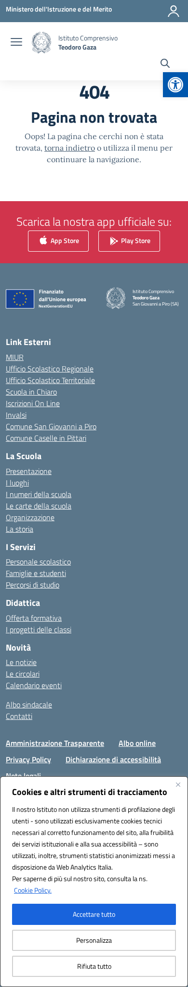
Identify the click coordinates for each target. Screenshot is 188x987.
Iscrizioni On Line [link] (33, 403)
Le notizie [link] (21, 662)
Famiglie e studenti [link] (36, 573)
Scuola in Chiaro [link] (31, 391)
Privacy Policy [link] (28, 759)
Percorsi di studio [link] (32, 584)
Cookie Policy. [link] (33, 890)
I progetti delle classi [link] (38, 629)
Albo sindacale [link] (29, 704)
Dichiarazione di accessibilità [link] (113, 759)
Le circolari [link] (23, 673)
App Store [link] (64, 240)
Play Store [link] (135, 240)
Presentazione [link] (29, 471)
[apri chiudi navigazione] (16, 43)
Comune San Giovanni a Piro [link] (51, 426)
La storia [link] (19, 529)
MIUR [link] (15, 357)
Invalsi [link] (16, 415)
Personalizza (94, 940)
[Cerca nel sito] (165, 64)
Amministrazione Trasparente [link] (55, 743)
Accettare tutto (94, 914)
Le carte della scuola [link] (38, 506)
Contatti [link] (19, 716)
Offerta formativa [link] (34, 618)
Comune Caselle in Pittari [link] (46, 438)
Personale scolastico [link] (38, 561)
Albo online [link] (137, 743)
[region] (94, 881)
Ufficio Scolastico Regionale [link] (50, 368)
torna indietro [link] (69, 148)
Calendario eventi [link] (34, 685)
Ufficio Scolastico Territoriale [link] (50, 380)
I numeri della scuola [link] (38, 494)
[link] (175, 84)
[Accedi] (173, 11)
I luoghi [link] (17, 482)
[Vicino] (178, 784)
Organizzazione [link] (30, 517)
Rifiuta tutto (94, 966)
